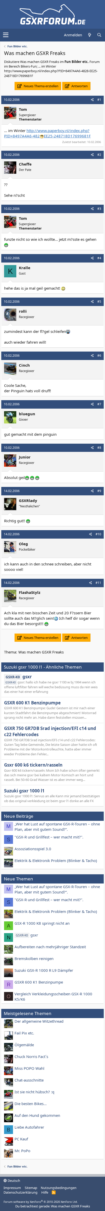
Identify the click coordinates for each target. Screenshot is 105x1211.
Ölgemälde (24, 1044)
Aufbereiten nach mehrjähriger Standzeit (50, 946)
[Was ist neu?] (89, 35)
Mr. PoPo (22, 1150)
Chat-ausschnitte (29, 1080)
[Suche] (99, 35)
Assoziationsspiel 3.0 (33, 848)
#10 (98, 534)
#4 (99, 258)
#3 (99, 208)
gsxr (19, 677)
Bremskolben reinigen (34, 958)
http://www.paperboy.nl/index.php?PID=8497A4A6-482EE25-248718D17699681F (47, 133)
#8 (99, 447)
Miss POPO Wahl (29, 1068)
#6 (99, 355)
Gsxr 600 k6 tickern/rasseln (33, 765)
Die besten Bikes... (31, 1103)
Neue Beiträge (18, 816)
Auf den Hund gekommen (37, 1115)
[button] (5, 35)
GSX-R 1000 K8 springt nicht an (42, 923)
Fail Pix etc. (24, 1032)
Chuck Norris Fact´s (31, 1056)
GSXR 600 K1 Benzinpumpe (32, 703)
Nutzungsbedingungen (58, 1187)
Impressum (12, 1187)
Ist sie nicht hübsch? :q (34, 1091)
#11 (98, 583)
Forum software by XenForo (41, 1202)
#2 (99, 154)
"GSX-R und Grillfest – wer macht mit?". (49, 836)
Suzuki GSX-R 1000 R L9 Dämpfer (44, 970)
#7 (99, 404)
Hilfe (44, 1192)
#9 (99, 491)
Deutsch (13, 1180)
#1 (99, 99)
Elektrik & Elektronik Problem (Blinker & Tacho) (56, 860)
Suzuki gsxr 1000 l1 (24, 791)
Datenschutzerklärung (20, 1192)
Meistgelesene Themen (27, 1013)
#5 (99, 301)
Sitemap (31, 1187)
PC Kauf (21, 1138)
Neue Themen (18, 879)
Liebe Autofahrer (29, 1127)
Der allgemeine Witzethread (39, 1021)
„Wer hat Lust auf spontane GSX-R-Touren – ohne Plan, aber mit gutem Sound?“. (57, 826)
